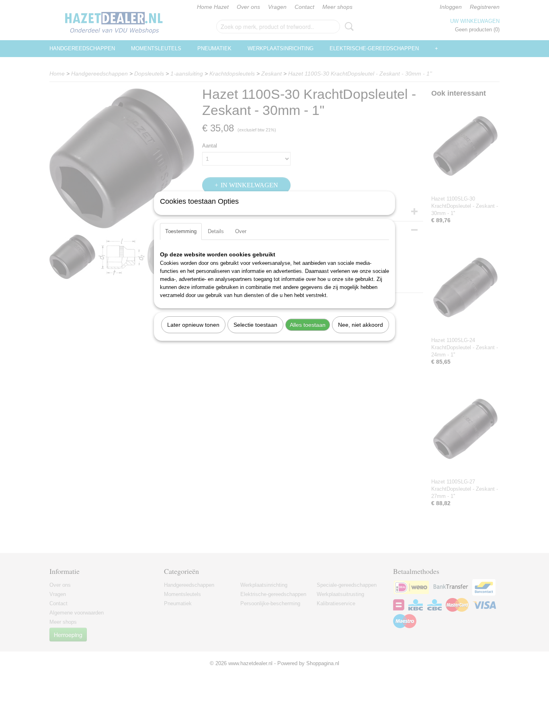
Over (240, 231)
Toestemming (181, 231)
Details (216, 231)
